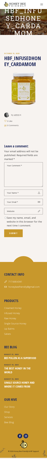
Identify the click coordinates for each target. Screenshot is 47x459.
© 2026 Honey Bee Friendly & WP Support (23, 451)
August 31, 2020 (11, 354)
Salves (7, 333)
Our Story (9, 406)
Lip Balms (9, 328)
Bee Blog (9, 422)
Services (8, 417)
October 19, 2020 (11, 53)
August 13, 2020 (11, 379)
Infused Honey (12, 313)
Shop (7, 411)
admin (16, 115)
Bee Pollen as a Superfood (20, 358)
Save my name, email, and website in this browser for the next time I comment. (24, 221)
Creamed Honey (12, 308)
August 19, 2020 (11, 365)
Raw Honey (10, 318)
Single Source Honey (15, 323)
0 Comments (13, 125)
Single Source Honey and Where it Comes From (19, 384)
